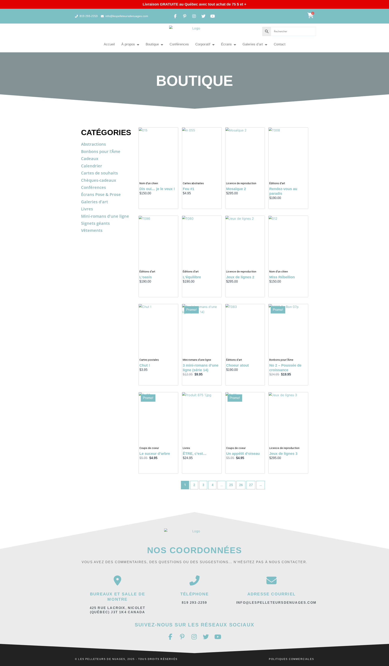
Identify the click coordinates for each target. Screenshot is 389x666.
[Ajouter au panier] (174, 135)
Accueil (109, 44)
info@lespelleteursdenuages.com (276, 602)
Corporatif (202, 44)
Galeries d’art (253, 44)
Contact (279, 44)
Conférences (179, 44)
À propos (128, 44)
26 (241, 485)
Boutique (152, 44)
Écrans (226, 44)
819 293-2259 (194, 602)
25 (231, 485)
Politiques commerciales (291, 659)
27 (251, 485)
